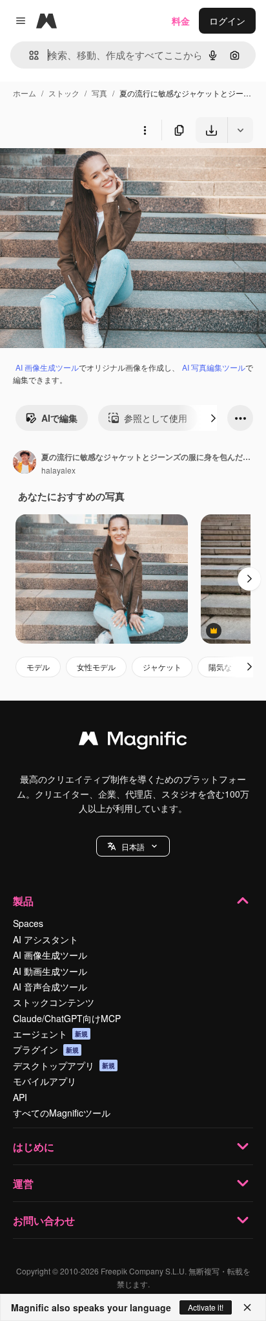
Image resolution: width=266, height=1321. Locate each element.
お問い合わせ (44, 1220)
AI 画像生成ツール (47, 367)
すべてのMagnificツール (61, 1112)
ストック (63, 92)
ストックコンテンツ (53, 1002)
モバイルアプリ (44, 1081)
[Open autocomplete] (28, 55)
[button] (133, 846)
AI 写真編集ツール (213, 367)
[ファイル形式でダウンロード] (240, 130)
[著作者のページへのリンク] (24, 463)
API (20, 1097)
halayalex (58, 469)
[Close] (247, 1307)
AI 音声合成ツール (50, 986)
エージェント (50, 1033)
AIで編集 (59, 417)
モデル (38, 666)
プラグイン (46, 1049)
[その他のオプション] (145, 130)
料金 (181, 20)
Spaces (28, 923)
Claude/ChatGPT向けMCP (67, 1018)
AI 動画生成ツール (50, 971)
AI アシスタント (45, 939)
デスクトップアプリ (64, 1065)
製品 (23, 900)
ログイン (227, 20)
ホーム (24, 92)
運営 (23, 1183)
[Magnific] (133, 741)
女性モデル (96, 666)
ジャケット (162, 666)
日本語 (133, 846)
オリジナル (89, 173)
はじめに (33, 1146)
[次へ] (213, 418)
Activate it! (205, 1307)
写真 (99, 92)
